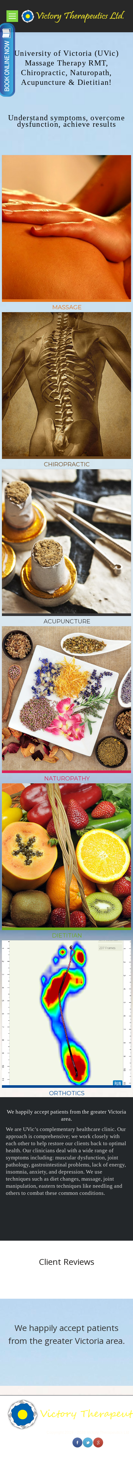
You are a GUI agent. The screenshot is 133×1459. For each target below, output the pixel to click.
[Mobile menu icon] (12, 16)
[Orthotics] (66, 1004)
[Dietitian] (66, 847)
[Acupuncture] (66, 533)
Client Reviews (66, 1261)
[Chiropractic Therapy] (66, 376)
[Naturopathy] (66, 690)
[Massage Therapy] (66, 219)
